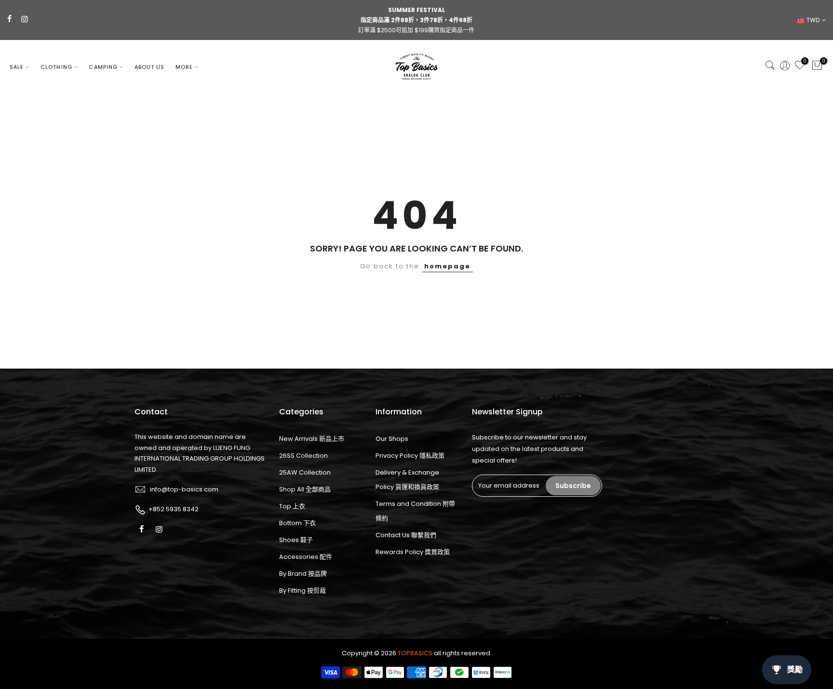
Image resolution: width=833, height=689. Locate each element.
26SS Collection (303, 455)
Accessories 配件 (305, 556)
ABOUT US (149, 67)
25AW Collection (305, 472)
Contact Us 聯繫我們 (406, 535)
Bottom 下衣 (297, 523)
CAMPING (103, 67)
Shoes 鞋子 (296, 539)
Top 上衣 (292, 506)
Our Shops (392, 438)
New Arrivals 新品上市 (311, 438)
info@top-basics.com (184, 489)
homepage (447, 266)
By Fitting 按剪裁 (302, 590)
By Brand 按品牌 (303, 573)
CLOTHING (56, 67)
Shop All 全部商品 (305, 489)
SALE (17, 67)
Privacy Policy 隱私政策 (410, 455)
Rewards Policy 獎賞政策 (413, 551)
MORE (184, 67)
